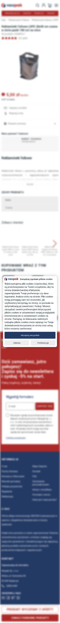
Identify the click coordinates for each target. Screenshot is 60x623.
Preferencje (43, 342)
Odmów (16, 342)
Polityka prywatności (16, 437)
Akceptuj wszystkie (30, 335)
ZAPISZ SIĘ (44, 406)
